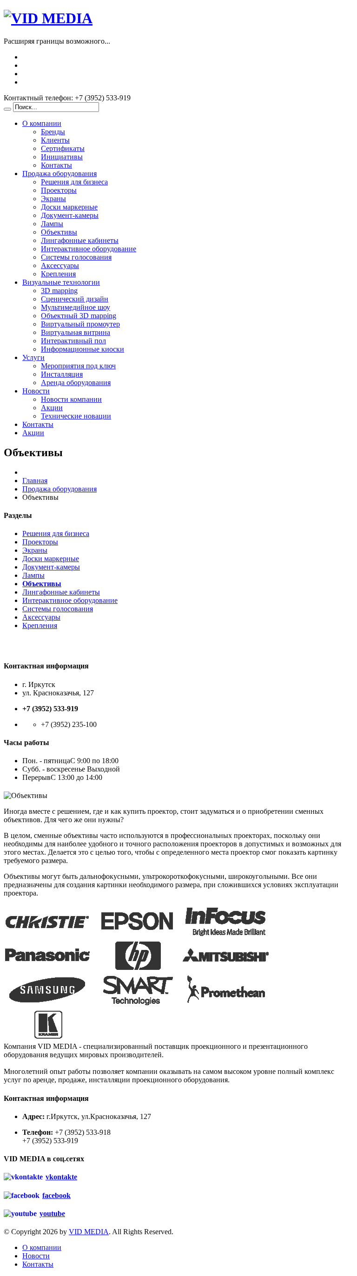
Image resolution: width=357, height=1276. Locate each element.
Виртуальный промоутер (80, 324)
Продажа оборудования (59, 173)
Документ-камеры (70, 215)
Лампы (52, 224)
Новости (36, 391)
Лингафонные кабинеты (80, 240)
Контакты (56, 165)
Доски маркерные (69, 207)
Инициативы (62, 157)
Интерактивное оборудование (88, 249)
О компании (41, 123)
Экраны (53, 199)
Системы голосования (76, 257)
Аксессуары (60, 265)
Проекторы (59, 190)
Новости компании (71, 399)
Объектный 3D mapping (78, 316)
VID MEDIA (89, 1232)
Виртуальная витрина (75, 332)
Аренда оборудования (76, 382)
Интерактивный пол (73, 341)
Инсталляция (62, 374)
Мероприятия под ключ (78, 366)
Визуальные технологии (61, 282)
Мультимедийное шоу (75, 307)
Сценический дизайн (74, 299)
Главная (34, 480)
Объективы (59, 232)
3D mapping (59, 290)
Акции (52, 408)
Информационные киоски (82, 349)
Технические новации (76, 416)
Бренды (53, 132)
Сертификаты (63, 148)
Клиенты (55, 140)
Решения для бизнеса (74, 182)
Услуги (33, 357)
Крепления (58, 274)
